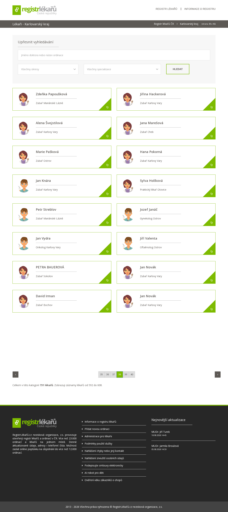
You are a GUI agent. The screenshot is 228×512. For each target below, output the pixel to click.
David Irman (45, 296)
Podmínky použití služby (98, 443)
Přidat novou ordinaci (97, 429)
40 (132, 374)
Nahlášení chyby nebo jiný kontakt (104, 451)
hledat (178, 69)
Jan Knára (43, 180)
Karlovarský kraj (189, 24)
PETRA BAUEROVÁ (50, 267)
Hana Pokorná (151, 152)
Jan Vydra (43, 238)
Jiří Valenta (148, 238)
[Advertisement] (114, 341)
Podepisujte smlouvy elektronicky (104, 465)
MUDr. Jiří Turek (160, 431)
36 (107, 374)
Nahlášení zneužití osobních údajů (104, 458)
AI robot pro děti (94, 472)
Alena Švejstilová (49, 123)
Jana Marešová (151, 123)
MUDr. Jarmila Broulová (165, 445)
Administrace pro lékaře (98, 436)
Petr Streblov (46, 209)
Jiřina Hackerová (153, 94)
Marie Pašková (47, 152)
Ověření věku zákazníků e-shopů (103, 480)
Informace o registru (200, 8)
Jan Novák (148, 267)
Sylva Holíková (151, 180)
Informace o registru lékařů (100, 421)
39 (126, 374)
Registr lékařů (166, 8)
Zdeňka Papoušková (51, 94)
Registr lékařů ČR (164, 24)
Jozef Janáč (148, 209)
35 (101, 374)
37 (113, 374)
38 (119, 374)
